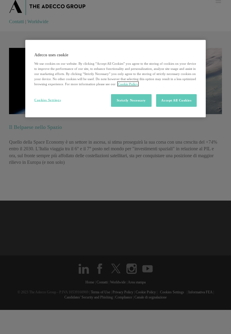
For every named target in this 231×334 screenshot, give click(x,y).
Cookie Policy (128, 84)
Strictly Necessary (131, 100)
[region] (115, 78)
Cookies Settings (47, 100)
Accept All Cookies (176, 100)
